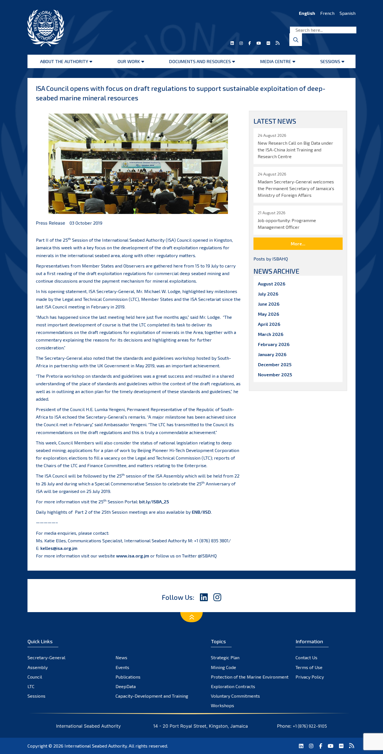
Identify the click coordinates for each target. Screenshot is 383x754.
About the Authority (64, 61)
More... (298, 243)
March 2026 (270, 334)
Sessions (330, 61)
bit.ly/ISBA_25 (154, 501)
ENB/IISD (201, 512)
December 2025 (275, 364)
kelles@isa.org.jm (58, 548)
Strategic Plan (225, 657)
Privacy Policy (310, 676)
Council (34, 676)
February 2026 (274, 344)
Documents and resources (200, 61)
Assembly (37, 667)
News (121, 657)
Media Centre (275, 61)
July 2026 (268, 293)
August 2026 (271, 283)
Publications (128, 676)
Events (122, 667)
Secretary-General (46, 657)
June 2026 (269, 303)
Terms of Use (309, 667)
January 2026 (272, 354)
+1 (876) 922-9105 (310, 725)
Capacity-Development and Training (152, 695)
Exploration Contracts (233, 686)
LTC (30, 686)
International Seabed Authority (95, 745)
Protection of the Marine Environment (250, 676)
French (327, 13)
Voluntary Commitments (235, 695)
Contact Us (306, 657)
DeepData (126, 686)
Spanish (348, 13)
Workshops (222, 705)
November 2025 (275, 374)
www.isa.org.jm (132, 555)
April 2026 (269, 324)
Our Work (128, 61)
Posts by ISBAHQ (270, 258)
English (307, 13)
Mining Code (223, 667)
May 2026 (268, 314)
